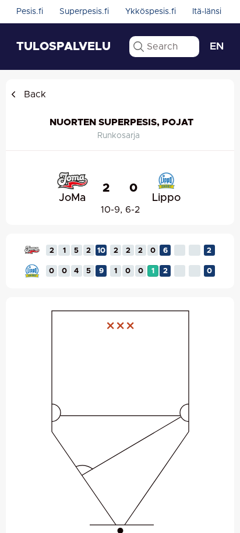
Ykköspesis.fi (150, 12)
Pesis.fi (29, 12)
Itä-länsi (206, 12)
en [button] (217, 46)
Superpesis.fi (84, 12)
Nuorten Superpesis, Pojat (121, 122)
